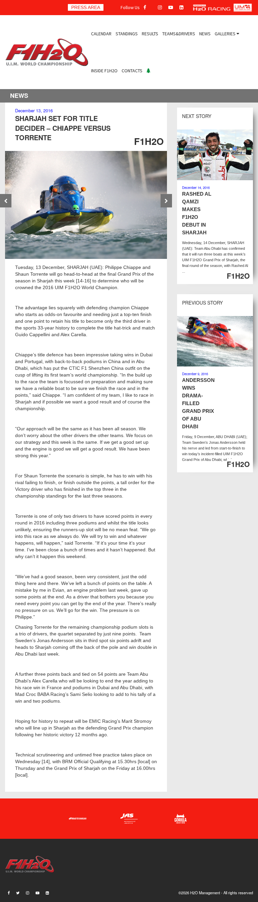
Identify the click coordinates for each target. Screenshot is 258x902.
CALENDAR (101, 34)
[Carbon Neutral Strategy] (148, 70)
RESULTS (150, 34)
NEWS (205, 34)
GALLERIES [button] (225, 34)
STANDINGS (127, 34)
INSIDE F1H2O (104, 71)
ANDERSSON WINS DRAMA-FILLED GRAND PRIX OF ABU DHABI (198, 403)
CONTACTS (132, 71)
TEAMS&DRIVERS (178, 34)
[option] (86, 205)
